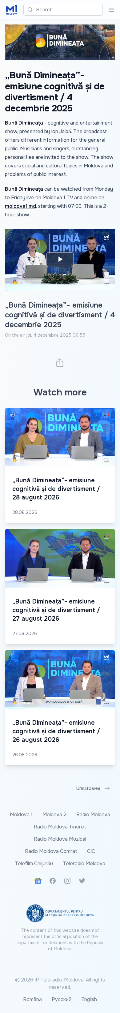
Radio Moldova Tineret (60, 827)
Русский (61, 999)
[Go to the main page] (11, 10)
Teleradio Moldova (84, 863)
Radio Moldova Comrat (51, 851)
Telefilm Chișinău (34, 863)
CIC (91, 851)
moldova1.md (20, 206)
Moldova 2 (54, 814)
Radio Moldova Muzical (60, 839)
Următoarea (88, 788)
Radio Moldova (93, 814)
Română (32, 999)
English (89, 999)
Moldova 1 (21, 814)
